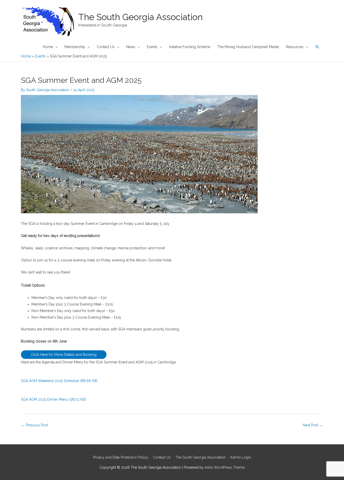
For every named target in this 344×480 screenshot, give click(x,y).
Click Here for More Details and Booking (63, 355)
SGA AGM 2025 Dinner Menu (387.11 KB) (53, 399)
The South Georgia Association (140, 17)
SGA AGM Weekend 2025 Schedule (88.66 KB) (59, 381)
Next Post (313, 425)
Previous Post (34, 425)
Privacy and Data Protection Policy (120, 457)
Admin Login (240, 457)
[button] (317, 47)
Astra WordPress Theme (225, 467)
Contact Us (162, 457)
